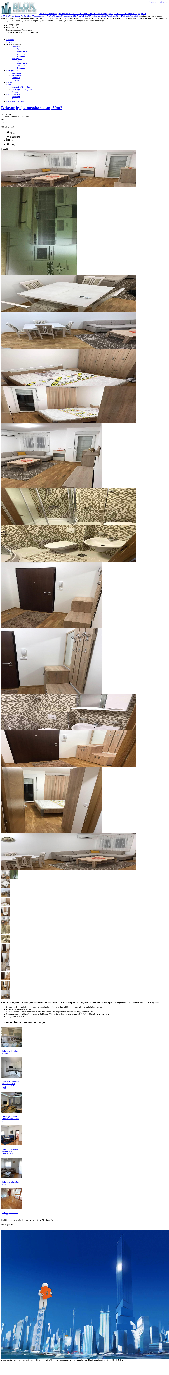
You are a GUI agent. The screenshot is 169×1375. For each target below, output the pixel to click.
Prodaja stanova (13, 70)
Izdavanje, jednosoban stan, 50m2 (31, 107)
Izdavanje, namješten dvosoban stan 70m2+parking (10, 1151)
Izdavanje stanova (13, 44)
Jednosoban (22, 51)
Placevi (9, 82)
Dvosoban (21, 54)
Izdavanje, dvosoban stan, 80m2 (10, 1214)
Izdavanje (16, 96)
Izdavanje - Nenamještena (22, 89)
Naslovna (10, 40)
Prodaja (15, 92)
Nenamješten (17, 59)
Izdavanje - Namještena (21, 87)
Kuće (8, 85)
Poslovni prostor (13, 94)
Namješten (16, 47)
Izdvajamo (10, 42)
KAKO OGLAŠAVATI (16, 101)
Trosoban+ (21, 56)
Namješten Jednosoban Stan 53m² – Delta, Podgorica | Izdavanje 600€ (10, 1085)
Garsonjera (21, 49)
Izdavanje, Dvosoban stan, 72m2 (10, 1052)
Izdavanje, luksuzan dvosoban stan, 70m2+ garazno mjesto (10, 1119)
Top (2, 1229)
